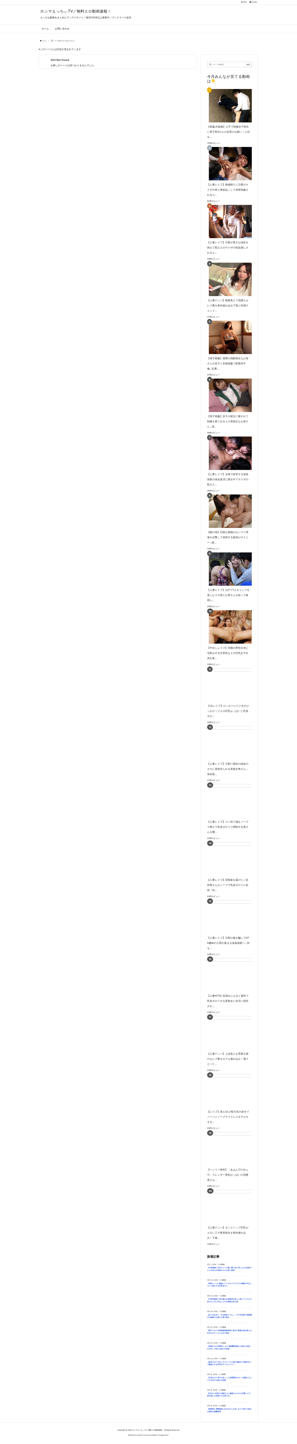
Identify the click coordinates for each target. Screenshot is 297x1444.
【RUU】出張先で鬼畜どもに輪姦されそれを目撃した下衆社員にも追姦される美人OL (229, 1394)
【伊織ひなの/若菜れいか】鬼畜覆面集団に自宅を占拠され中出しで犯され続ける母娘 (229, 1347)
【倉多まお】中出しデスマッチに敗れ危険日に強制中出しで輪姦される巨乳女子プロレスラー (229, 1363)
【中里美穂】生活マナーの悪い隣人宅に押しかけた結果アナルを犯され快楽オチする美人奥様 (229, 1269)
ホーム (44, 41)
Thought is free (163, 1435)
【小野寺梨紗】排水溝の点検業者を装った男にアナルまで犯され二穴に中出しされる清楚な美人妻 (229, 1300)
